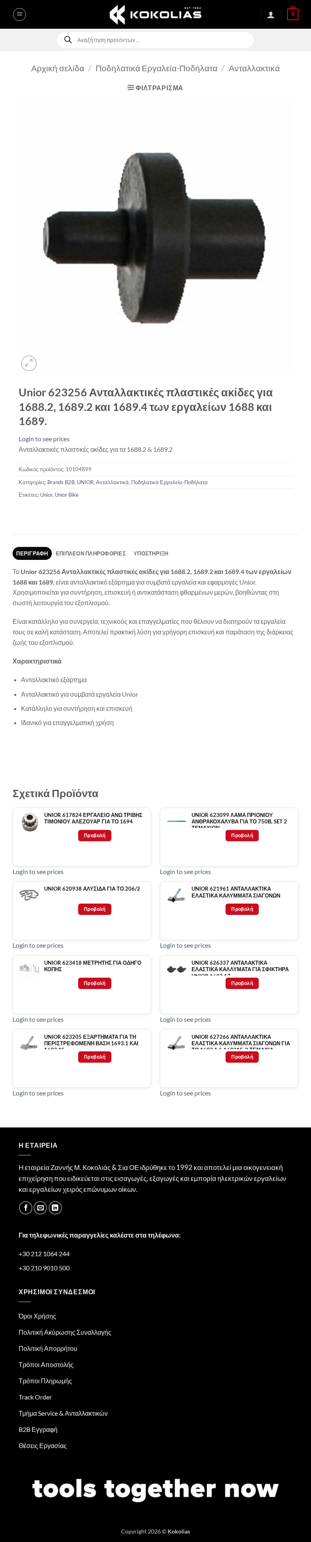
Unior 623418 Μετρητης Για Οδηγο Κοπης (92, 966)
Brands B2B (61, 482)
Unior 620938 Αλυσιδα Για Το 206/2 (92, 889)
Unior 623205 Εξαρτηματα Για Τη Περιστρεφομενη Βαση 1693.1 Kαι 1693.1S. (91, 1043)
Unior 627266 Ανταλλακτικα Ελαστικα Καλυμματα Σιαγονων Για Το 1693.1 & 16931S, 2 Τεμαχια (241, 1043)
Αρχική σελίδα (57, 68)
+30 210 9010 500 (44, 1268)
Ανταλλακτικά (254, 68)
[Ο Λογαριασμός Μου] (271, 14)
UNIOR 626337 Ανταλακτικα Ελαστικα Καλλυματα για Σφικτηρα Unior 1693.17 (240, 969)
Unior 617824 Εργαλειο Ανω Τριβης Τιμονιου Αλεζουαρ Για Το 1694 (93, 818)
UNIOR (85, 482)
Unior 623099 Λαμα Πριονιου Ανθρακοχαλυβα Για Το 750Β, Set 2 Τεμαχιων (239, 822)
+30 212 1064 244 (44, 1253)
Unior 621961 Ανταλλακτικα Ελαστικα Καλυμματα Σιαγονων (236, 892)
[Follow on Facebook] (25, 1207)
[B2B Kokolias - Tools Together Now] (155, 14)
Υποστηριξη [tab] (151, 553)
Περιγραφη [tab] (32, 553)
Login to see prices (44, 438)
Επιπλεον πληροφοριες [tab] (91, 553)
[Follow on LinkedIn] (55, 1207)
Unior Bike (67, 494)
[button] (19, 14)
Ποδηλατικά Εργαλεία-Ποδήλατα (156, 68)
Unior (46, 494)
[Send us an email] (40, 1207)
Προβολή (95, 835)
